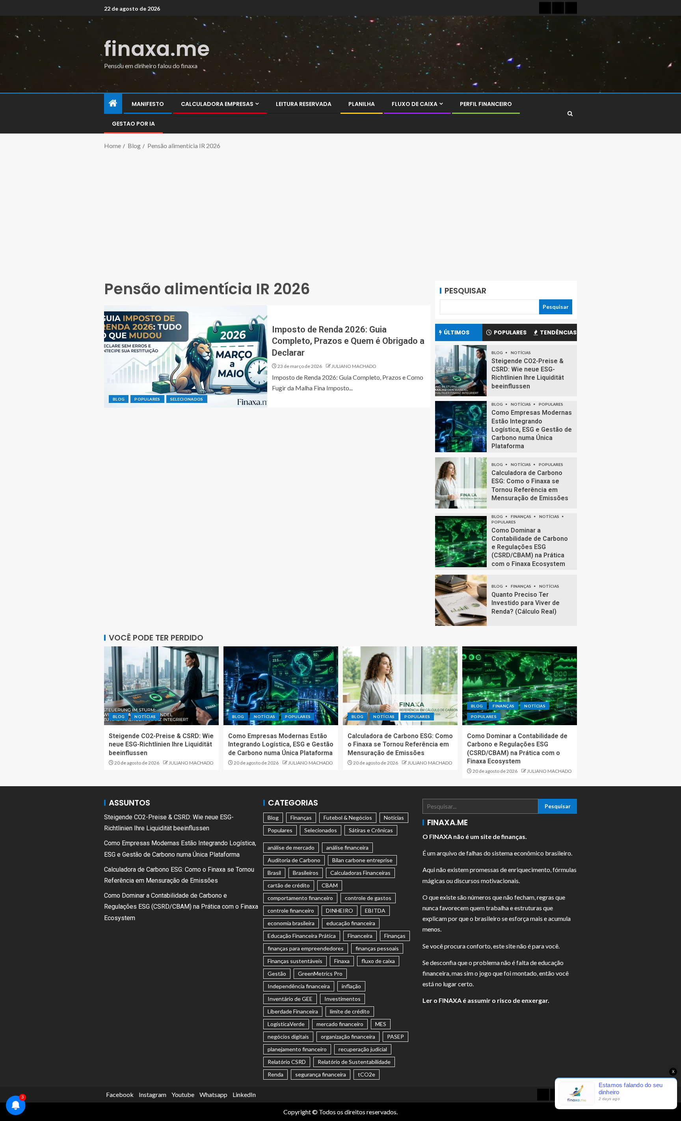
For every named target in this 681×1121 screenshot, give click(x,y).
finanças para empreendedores (306, 948)
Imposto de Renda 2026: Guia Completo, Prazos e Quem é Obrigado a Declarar (348, 341)
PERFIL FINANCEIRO (486, 104)
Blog (119, 399)
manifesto (148, 104)
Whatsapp (213, 1094)
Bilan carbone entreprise (362, 860)
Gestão (277, 973)
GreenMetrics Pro (320, 973)
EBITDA (375, 910)
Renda (275, 1074)
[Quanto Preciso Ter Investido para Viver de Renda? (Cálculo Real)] (461, 600)
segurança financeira (320, 1074)
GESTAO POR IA (133, 124)
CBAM (330, 885)
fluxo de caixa (378, 961)
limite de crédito (350, 1011)
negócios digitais (288, 1036)
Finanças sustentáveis (295, 961)
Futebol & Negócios (348, 817)
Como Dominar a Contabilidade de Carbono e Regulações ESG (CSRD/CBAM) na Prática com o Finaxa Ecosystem (529, 547)
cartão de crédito (289, 885)
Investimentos (342, 998)
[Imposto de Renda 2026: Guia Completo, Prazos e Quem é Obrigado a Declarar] (185, 356)
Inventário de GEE (290, 998)
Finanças (521, 516)
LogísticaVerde (286, 1024)
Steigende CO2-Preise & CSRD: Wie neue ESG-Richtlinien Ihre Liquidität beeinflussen (161, 744)
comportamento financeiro (300, 898)
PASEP (395, 1036)
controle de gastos (368, 898)
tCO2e (366, 1074)
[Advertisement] (340, 214)
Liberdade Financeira (293, 1011)
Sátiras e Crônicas (371, 830)
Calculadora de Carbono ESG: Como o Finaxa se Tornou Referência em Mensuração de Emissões (400, 744)
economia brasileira (291, 923)
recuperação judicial (363, 1049)
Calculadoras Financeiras (360, 872)
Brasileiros (305, 872)
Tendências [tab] (558, 332)
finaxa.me (157, 48)
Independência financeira (299, 986)
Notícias (521, 352)
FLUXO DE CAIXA (414, 104)
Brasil (274, 872)
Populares (147, 399)
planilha (361, 104)
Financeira (360, 935)
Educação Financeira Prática (302, 935)
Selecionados (186, 399)
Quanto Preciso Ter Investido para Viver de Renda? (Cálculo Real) (525, 603)
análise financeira (347, 847)
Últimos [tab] (456, 332)
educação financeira (350, 923)
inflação (351, 986)
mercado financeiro (339, 1024)
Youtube (182, 1094)
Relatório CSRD (287, 1061)
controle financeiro (291, 910)
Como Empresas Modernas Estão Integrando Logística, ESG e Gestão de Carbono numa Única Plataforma (531, 429)
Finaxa (342, 961)
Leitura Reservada (303, 104)
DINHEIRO (339, 910)
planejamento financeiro (297, 1049)
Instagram (152, 1094)
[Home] (113, 103)
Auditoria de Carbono (294, 860)
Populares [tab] (510, 332)
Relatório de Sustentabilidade (354, 1061)
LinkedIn (244, 1094)
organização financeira (348, 1036)
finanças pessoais (377, 948)
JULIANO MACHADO (353, 366)
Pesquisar (465, 291)
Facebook (120, 1094)
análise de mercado (291, 847)
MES (380, 1024)
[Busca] (570, 113)
